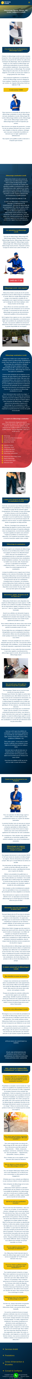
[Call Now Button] (16, 1375)
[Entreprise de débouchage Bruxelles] (7, 2)
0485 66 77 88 (16, 280)
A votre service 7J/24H (16, 90)
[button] (29, 3)
